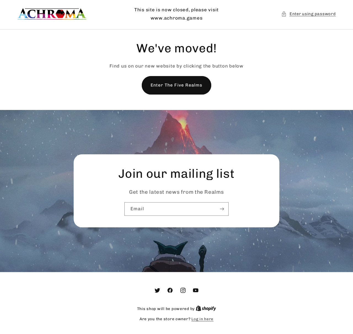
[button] (308, 14)
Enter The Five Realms (176, 85)
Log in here (202, 319)
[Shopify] (206, 308)
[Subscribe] (222, 209)
